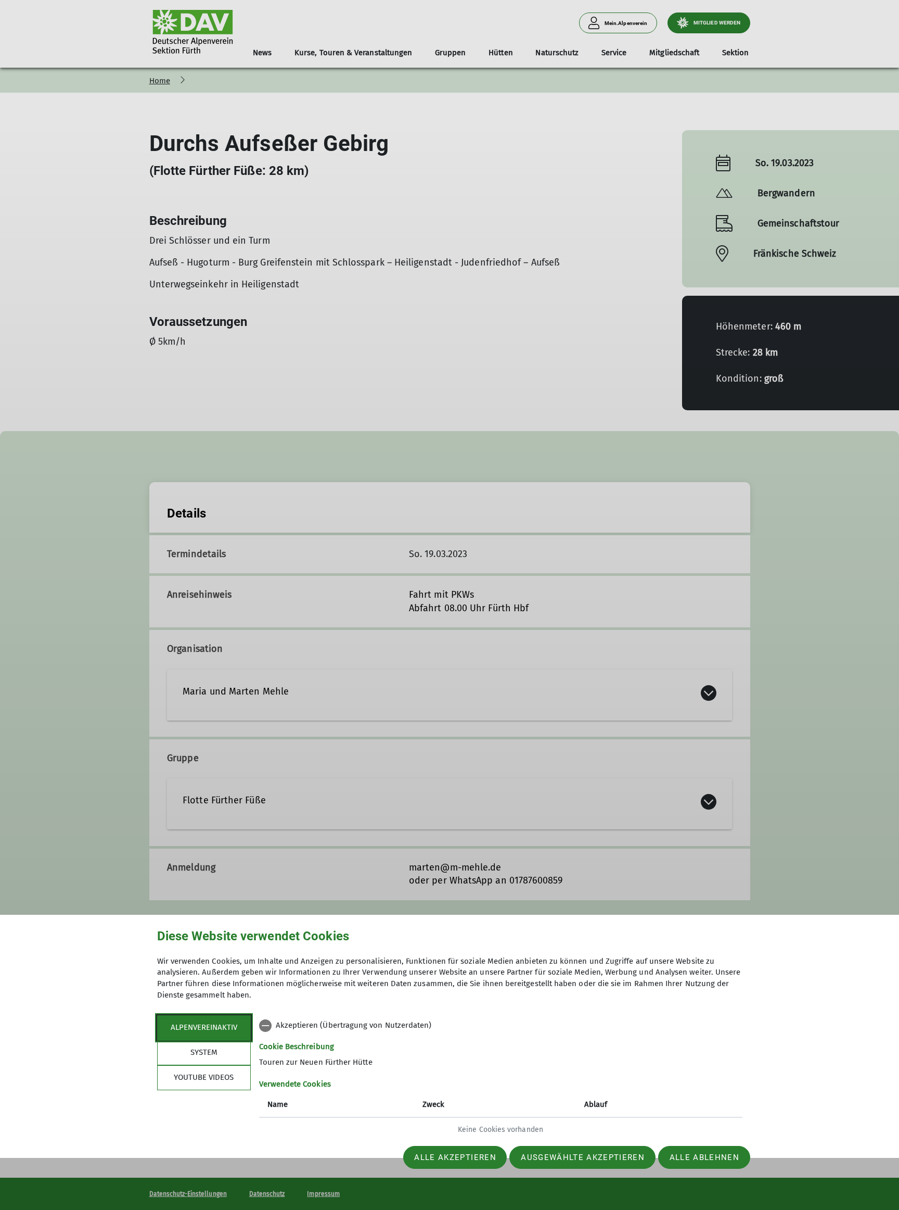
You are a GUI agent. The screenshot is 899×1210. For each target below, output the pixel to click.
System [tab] (203, 1052)
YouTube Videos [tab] (204, 1077)
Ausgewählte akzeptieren (583, 1157)
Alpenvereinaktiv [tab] (204, 1027)
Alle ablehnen (704, 1157)
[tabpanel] (500, 1078)
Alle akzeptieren (455, 1157)
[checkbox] (500, 1025)
